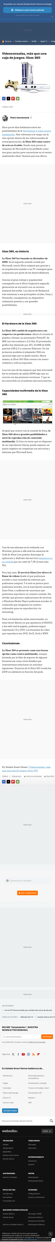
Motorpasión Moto (35, 1181)
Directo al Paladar (10, 1177)
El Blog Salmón (34, 1193)
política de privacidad (36, 1042)
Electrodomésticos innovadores (36, 1076)
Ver (28, 893)
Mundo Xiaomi (8, 1159)
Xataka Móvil (8, 1148)
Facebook (4, 98)
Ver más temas (10, 1110)
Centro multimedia (34, 776)
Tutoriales (7, 1088)
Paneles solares (21, 41)
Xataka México (9, 1213)
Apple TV (43, 41)
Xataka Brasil (8, 1217)
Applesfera (7, 1151)
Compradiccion (9, 1201)
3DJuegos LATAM (35, 1213)
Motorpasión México (36, 1224)
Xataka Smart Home (11, 1155)
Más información (30, 1239)
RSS (33, 1054)
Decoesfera (7, 1197)
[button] (20, 117)
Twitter (8, 98)
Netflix (34, 41)
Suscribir (47, 1036)
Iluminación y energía (37, 1083)
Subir (45, 1131)
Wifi (29, 1102)
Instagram (28, 1054)
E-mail (17, 98)
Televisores (16, 776)
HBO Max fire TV (27, 1017)
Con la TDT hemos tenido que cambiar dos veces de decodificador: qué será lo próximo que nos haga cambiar (29, 1010)
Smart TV (7, 1097)
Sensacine (32, 1161)
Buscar (51, 1120)
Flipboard (13, 98)
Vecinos (8, 41)
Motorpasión (33, 1177)
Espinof (31, 1164)
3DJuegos (32, 1144)
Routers (31, 1097)
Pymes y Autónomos (36, 1197)
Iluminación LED (35, 1092)
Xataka (5, 1144)
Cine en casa (8, 1102)
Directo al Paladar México (13, 1224)
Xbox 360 (50, 776)
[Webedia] (10, 1132)
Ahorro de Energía (10, 1092)
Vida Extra (32, 1148)
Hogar (5, 1083)
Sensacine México (35, 1217)
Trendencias (8, 1193)
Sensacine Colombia (36, 1221)
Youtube (23, 1054)
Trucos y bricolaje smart (38, 1088)
